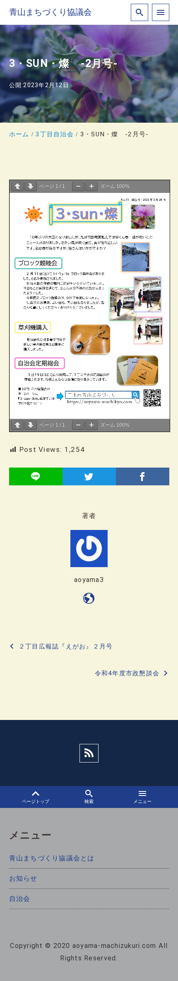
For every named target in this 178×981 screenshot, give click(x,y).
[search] (139, 12)
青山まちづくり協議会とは (52, 858)
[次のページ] (30, 186)
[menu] (160, 12)
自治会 (20, 899)
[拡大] (91, 186)
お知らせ (23, 878)
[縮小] (78, 186)
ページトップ (35, 801)
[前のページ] (17, 186)
